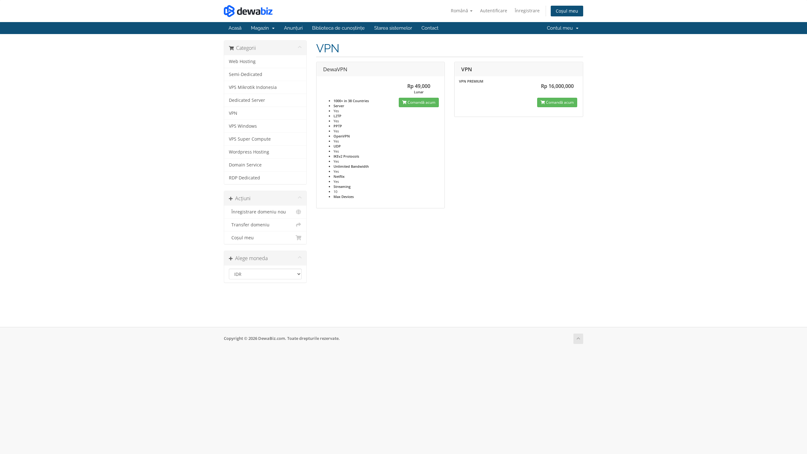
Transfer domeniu (249, 225)
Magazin (261, 28)
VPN (233, 113)
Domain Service (245, 165)
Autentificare (493, 11)
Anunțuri (293, 28)
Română (460, 11)
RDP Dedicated (244, 178)
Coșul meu (567, 11)
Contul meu (561, 28)
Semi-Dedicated (245, 74)
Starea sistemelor (393, 28)
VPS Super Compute (250, 139)
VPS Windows (243, 126)
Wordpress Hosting (249, 152)
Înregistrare (527, 11)
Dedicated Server (247, 100)
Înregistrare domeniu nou (257, 212)
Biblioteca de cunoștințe (338, 28)
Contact (429, 28)
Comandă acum (421, 102)
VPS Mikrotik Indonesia (253, 87)
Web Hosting (242, 61)
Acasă (235, 28)
